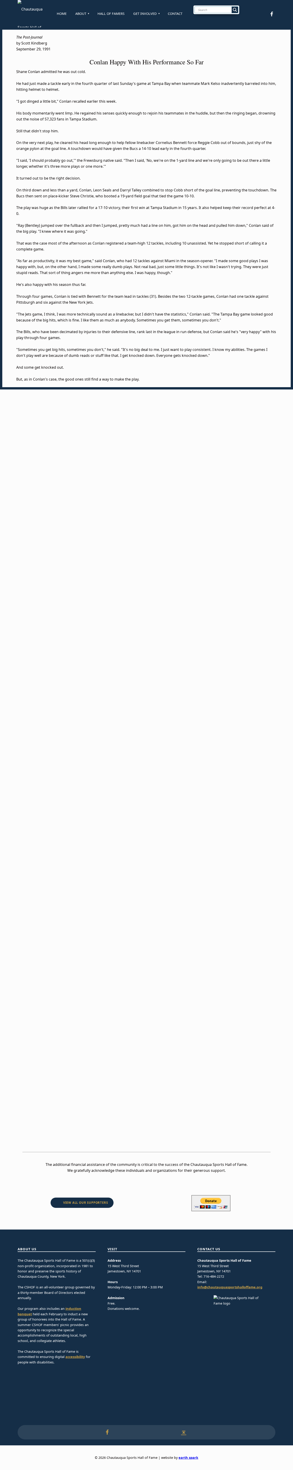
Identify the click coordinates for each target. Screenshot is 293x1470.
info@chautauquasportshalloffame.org (229, 1287)
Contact (175, 13)
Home (62, 13)
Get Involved (145, 13)
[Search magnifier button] (235, 10)
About (80, 13)
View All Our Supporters (85, 1203)
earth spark (188, 1457)
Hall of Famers (111, 13)
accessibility (75, 1357)
